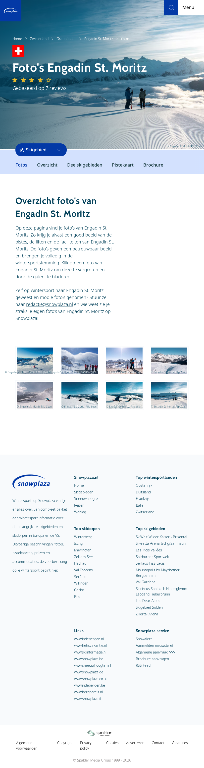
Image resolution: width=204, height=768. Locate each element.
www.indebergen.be (89, 685)
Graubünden (66, 38)
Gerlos (79, 590)
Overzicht (47, 165)
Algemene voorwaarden (26, 745)
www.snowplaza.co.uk (90, 678)
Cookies (112, 742)
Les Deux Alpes (148, 600)
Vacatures (180, 742)
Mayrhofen (82, 550)
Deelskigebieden (84, 165)
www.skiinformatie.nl (90, 652)
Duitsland (143, 492)
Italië (140, 505)
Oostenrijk (144, 485)
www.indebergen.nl (89, 639)
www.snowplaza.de (88, 672)
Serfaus (80, 576)
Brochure (153, 165)
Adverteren (135, 742)
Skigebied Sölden (149, 607)
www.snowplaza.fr (88, 698)
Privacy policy (86, 745)
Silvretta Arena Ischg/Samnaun (161, 543)
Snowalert (144, 639)
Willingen (81, 583)
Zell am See (83, 556)
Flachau (80, 563)
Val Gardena (145, 582)
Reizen (79, 505)
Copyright (65, 742)
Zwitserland (39, 38)
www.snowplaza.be (88, 658)
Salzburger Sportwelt (152, 556)
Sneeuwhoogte (86, 498)
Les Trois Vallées (149, 550)
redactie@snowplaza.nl (49, 304)
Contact (158, 742)
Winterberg (83, 536)
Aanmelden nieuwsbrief (154, 645)
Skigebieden (83, 492)
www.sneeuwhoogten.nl (92, 665)
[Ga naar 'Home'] (10, 10)
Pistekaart (123, 165)
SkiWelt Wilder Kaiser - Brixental (161, 536)
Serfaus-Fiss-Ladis (150, 563)
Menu (189, 7)
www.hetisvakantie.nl (90, 645)
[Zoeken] (171, 7)
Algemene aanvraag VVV (155, 652)
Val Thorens (83, 570)
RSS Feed (143, 665)
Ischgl (78, 543)
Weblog (80, 512)
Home (17, 38)
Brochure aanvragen (152, 658)
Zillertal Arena (147, 614)
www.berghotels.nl (88, 692)
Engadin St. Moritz (98, 38)
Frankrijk (143, 498)
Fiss (77, 596)
